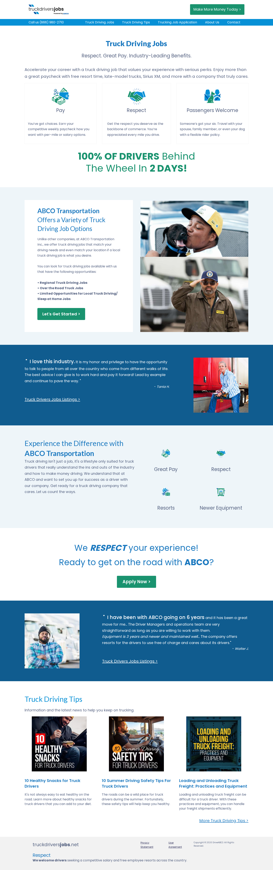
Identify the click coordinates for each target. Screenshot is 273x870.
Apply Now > (136, 582)
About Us (212, 22)
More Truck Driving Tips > (223, 820)
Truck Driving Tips (136, 22)
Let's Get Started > (61, 314)
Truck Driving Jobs (99, 22)
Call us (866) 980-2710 (46, 22)
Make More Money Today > (217, 9)
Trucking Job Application (177, 22)
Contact (233, 22)
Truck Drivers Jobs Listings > (52, 399)
